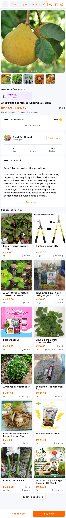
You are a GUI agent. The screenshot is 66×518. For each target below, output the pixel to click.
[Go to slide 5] (36, 71)
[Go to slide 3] (33, 71)
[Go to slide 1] (29, 71)
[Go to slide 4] (34, 71)
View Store (54, 138)
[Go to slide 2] (31, 71)
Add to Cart (18, 513)
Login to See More (33, 496)
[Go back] (5, 4)
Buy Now (49, 513)
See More (31, 202)
